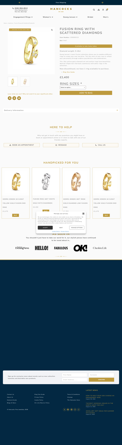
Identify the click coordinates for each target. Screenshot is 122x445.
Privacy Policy (65, 231)
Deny (61, 227)
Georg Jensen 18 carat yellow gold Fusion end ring (14, 203)
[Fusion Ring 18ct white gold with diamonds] (46, 181)
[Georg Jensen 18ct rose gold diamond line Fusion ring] (76, 181)
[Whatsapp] (78, 409)
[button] (83, 213)
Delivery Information (14, 110)
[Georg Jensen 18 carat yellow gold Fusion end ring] (15, 181)
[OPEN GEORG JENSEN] (77, 17)
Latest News (92, 390)
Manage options (76, 227)
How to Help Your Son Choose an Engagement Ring (100, 396)
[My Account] (103, 10)
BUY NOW (86, 93)
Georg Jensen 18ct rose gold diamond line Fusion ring (75, 203)
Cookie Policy (56, 231)
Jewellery (10, 23)
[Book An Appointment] (99, 10)
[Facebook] (67, 409)
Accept (45, 227)
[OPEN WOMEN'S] (52, 17)
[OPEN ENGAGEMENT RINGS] (32, 17)
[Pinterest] (71, 409)
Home (5, 23)
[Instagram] (75, 409)
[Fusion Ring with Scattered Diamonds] (31, 50)
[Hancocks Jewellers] (61, 10)
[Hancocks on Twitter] (64, 409)
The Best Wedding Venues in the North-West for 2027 (99, 404)
